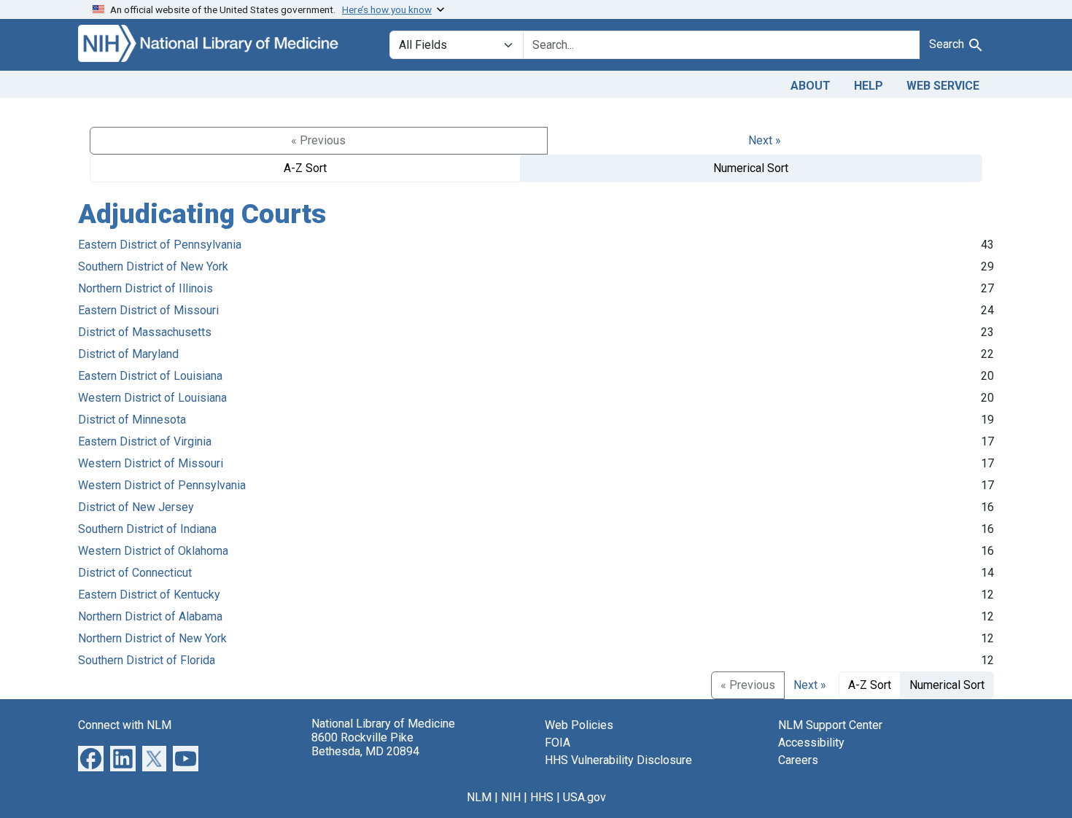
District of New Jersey (136, 507)
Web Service (942, 86)
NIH (511, 797)
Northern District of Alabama (150, 616)
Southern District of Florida (146, 660)
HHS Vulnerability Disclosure (618, 760)
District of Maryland (128, 354)
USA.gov (584, 797)
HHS (542, 797)
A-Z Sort (305, 168)
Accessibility (811, 742)
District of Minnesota (132, 419)
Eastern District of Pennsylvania (159, 245)
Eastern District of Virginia (144, 441)
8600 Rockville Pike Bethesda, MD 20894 (365, 744)
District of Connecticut (135, 573)
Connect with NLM (124, 725)
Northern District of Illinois (145, 288)
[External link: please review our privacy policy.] (91, 757)
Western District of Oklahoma (153, 551)
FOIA (557, 742)
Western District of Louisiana (152, 398)
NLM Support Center (830, 725)
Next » (764, 140)
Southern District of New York (153, 266)
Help (868, 86)
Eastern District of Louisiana (150, 376)
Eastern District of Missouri (148, 310)
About (811, 86)
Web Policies (579, 725)
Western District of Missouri (150, 463)
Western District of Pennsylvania (162, 485)
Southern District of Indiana (147, 529)
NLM (479, 797)
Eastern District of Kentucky (149, 594)
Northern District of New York (152, 638)
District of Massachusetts (144, 332)
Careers (798, 760)
